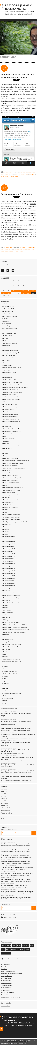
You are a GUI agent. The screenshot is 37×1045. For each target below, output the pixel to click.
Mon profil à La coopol (7, 994)
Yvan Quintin (5, 742)
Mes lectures (6, 529)
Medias (5, 512)
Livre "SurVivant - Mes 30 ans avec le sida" (14, 468)
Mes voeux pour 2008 (9, 546)
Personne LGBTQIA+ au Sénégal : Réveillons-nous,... (17, 873)
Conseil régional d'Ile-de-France (12, 367)
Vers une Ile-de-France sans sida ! (12, 693)
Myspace (5, 607)
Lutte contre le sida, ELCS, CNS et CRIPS (13, 487)
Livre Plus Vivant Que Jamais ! (11, 482)
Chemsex (6, 348)
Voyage (5, 700)
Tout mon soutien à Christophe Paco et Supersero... (17, 867)
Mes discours (7, 524)
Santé (4, 654)
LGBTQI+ (5, 453)
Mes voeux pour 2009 (9, 549)
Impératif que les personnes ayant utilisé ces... (15, 861)
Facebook (30, 172)
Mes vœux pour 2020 (9, 593)
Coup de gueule (7, 377)
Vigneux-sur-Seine (8, 698)
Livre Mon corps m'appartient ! (11, 480)
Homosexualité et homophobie (11, 434)
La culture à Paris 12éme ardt (11, 446)
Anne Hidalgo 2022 (8, 326)
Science (5, 656)
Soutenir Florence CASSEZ (10, 664)
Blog (4, 340)
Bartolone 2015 (7, 336)
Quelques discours (6, 976)
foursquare (32, 174)
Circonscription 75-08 (9, 355)
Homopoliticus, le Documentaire (12, 431)
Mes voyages (6, 590)
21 (28, 290)
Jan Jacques (4, 713)
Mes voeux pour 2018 (9, 571)
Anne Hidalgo (7, 323)
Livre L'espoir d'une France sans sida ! (13, 473)
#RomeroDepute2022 (9, 309)
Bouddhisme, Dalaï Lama (10, 343)
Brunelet (4, 728)
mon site (33, 204)
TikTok (5, 681)
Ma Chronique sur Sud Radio (11, 495)
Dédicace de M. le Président (10, 389)
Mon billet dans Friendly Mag (11, 598)
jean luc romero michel (17, 949)
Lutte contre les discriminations (11, 490)
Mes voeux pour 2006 (9, 541)
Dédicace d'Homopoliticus (10, 380)
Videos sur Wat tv (6, 987)
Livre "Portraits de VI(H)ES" (10, 465)
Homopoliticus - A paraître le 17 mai (10, 997)
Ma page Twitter (5, 990)
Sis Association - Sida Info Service (12, 661)
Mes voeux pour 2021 (9, 576)
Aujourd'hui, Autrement (9, 333)
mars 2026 (4, 800)
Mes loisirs (6, 534)
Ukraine (5, 688)
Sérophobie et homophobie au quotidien (11, 973)
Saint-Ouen (6, 651)
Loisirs (5, 485)
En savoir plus (22, 1043)
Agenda (5, 318)
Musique (5, 605)
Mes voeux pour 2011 (9, 553)
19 (18, 290)
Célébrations (6, 345)
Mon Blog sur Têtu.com (7, 992)
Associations (6, 331)
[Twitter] (8, 270)
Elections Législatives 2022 (10, 414)
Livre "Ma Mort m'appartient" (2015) (13, 463)
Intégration (6, 443)
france (6, 176)
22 (33, 290)
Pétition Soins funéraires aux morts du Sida (14, 632)
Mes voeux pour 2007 (9, 544)
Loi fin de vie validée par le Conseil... (20, 728)
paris (2, 176)
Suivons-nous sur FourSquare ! (17, 194)
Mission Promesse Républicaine (11, 595)
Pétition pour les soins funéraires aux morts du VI (16, 629)
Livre (4, 456)
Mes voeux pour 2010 (9, 551)
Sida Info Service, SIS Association (12, 659)
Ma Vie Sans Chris (8, 504)
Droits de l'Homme (8, 409)
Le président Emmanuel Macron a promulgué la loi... (17, 891)
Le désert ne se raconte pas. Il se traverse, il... (15, 844)
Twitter (6, 174)
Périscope (6, 620)
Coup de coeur (24, 172)
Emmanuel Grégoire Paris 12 (11, 419)
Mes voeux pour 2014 (9, 561)
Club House (6, 360)
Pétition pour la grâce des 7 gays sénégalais (15, 627)
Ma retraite (6, 497)
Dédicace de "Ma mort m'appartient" (13, 382)
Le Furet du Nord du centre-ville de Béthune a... (16, 897)
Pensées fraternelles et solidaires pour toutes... (16, 850)
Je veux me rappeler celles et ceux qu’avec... (15, 885)
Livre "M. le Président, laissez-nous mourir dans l (16, 460)
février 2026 (4, 803)
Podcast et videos (8, 637)
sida (3, 949)
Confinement (7, 362)
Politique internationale (9, 642)
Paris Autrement (7, 617)
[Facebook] (2, 270)
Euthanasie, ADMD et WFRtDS (11, 421)
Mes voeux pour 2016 (9, 566)
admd (7, 949)
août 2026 (4, 789)
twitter (17, 174)
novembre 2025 (5, 810)
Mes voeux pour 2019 (9, 573)
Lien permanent (7, 172)
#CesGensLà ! (7, 304)
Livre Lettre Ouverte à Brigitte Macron (13, 478)
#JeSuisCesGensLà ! (9, 306)
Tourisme (5, 683)
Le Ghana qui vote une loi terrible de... (23, 765)
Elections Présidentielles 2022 (11, 416)
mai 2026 (3, 796)
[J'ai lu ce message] (35, 1040)
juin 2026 (3, 793)
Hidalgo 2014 (7, 426)
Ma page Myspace (6, 980)
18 (13, 290)
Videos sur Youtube (6, 985)
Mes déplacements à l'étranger (11, 517)
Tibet (4, 678)
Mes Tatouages (7, 539)
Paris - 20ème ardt (8, 612)
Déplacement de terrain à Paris (11, 399)
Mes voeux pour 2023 (9, 580)
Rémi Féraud (6, 649)
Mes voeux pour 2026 (9, 588)
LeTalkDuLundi (7, 451)
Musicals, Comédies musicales (11, 602)
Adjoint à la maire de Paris (10, 316)
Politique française (8, 639)
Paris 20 (5, 615)
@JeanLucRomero (6, 264)
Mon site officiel (5, 964)
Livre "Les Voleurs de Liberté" (11, 458)
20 (23, 290)
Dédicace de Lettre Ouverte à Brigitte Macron (15, 387)
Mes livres (4, 969)
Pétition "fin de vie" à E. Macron (11, 622)
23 (4, 293)
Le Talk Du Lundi (7, 448)
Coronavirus (6, 370)
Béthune (5, 338)
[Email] (13, 270)
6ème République (8, 313)
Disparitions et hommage (10, 404)
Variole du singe (7, 691)
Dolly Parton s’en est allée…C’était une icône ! (15, 856)
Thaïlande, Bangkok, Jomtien (11, 671)
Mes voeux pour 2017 (9, 568)
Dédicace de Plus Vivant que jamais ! (13, 392)
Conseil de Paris (7, 365)
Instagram (6, 441)
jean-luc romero (23, 174)
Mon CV (3, 966)
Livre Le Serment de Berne (10, 475)
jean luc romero (6, 953)
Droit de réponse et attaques (11, 407)
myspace (6, 251)
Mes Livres (6, 531)
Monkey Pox (6, 600)
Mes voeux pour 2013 (9, 558)
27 (23, 293)
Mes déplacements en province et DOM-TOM (15, 522)
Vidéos (5, 695)
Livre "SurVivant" (7, 470)
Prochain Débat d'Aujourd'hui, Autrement (14, 647)
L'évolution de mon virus (9, 492)
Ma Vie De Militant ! (8, 502)
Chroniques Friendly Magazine (11, 353)
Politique (27, 949)
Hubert (5, 436)
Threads (5, 676)
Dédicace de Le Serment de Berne (12, 385)
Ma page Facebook (6, 983)
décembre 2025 (5, 808)
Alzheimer (6, 321)
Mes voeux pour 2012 (9, 556)
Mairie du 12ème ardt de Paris (11, 507)
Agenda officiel (5, 962)
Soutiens (5, 666)
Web (9, 174)
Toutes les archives (6, 813)
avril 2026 (4, 798)
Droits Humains (7, 411)
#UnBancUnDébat (8, 311)
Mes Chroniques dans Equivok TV (12, 514)
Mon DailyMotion (6, 978)
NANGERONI (5, 734)
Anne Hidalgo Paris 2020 (10, 328)
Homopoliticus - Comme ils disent (12, 429)
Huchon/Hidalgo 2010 (9, 438)
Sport (4, 669)
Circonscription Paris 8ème (10, 358)
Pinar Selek (6, 634)
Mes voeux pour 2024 (9, 583)
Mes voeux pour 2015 (9, 563)
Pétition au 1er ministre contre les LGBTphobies (16, 625)
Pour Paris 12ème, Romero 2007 (12, 644)
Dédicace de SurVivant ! (9, 394)
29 (33, 293)
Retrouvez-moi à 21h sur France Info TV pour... (16, 879)
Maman (5, 509)
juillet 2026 (4, 791)
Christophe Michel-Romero (10, 350)
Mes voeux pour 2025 (9, 585)
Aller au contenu (5, 1)
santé (31, 945)
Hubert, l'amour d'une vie (8, 971)
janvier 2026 (4, 805)
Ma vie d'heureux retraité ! (10, 500)
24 (9, 293)
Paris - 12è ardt (7, 610)
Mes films (6, 527)
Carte (3, 819)
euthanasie (25, 945)
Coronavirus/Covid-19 (9, 372)
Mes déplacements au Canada (11, 519)
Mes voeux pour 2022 (9, 578)
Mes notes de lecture (9, 536)
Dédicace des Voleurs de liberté (11, 397)
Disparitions (6, 402)
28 (28, 293)
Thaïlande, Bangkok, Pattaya (11, 674)
